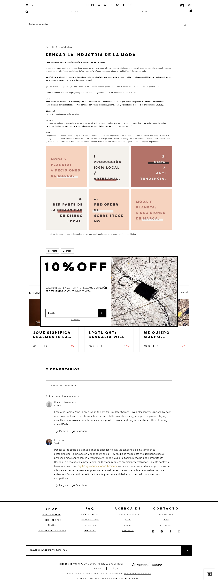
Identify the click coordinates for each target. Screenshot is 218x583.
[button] (173, 261)
